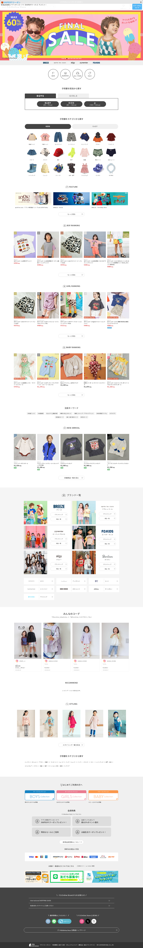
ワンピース (54, 762)
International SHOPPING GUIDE (40, 901)
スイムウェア (28, 766)
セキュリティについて (71, 945)
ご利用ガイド (80, 866)
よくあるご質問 (90, 866)
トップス (27, 762)
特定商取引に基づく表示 (58, 945)
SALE (90, 76)
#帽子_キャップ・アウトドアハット (84, 413)
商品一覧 (58, 519)
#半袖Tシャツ (31, 413)
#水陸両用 (40, 413)
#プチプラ (112, 413)
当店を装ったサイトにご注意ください (42, 906)
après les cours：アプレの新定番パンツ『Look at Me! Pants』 (32, 207)
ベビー (92, 762)
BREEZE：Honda (58, 207)
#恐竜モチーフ (60, 417)
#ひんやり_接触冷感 (51, 413)
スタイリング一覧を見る (71, 745)
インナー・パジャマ (82, 762)
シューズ (61, 762)
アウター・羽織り (43, 762)
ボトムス (34, 762)
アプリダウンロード (137, 7)
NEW (53, 76)
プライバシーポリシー (45, 945)
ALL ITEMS (77, 76)
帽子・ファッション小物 (51, 766)
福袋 (41, 766)
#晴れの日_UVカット (66, 413)
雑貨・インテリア (65, 766)
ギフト (36, 766)
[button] (141, 2)
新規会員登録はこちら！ (71, 842)
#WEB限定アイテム (102, 413)
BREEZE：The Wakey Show (99, 207)
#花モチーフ (84, 417)
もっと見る (71, 214)
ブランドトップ (59, 514)
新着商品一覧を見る (71, 478)
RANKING (65, 76)
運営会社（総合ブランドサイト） (87, 945)
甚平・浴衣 (109, 762)
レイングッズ (99, 762)
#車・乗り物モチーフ (72, 417)
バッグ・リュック (70, 762)
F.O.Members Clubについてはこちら (71, 814)
